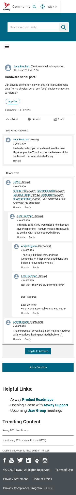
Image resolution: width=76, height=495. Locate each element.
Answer (36, 119)
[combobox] (38, 27)
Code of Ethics (42, 479)
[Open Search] (34, 6)
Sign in (52, 6)
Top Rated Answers (17, 130)
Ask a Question (38, 367)
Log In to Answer (38, 351)
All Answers (12, 173)
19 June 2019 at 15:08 (26, 70)
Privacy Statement (15, 479)
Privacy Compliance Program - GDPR (27, 488)
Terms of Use (64, 469)
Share (61, 119)
